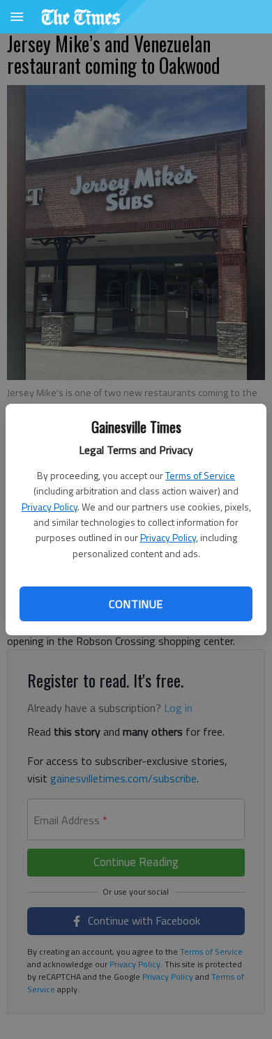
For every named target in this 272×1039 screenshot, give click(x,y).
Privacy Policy (49, 506)
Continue (136, 604)
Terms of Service (200, 475)
